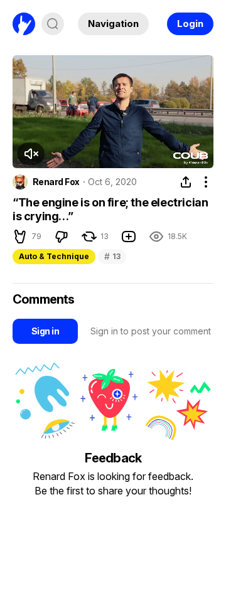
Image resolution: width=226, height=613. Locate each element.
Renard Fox (56, 182)
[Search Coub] (52, 24)
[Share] (185, 181)
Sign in (45, 331)
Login (190, 23)
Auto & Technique (54, 256)
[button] (31, 153)
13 (112, 256)
